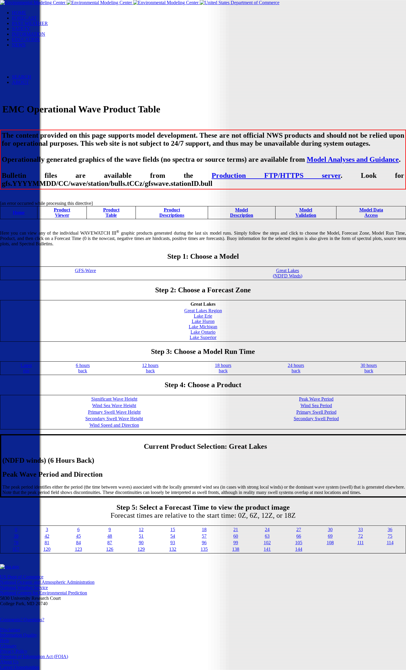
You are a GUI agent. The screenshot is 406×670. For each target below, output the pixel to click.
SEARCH (21, 76)
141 (267, 549)
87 (109, 542)
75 (390, 536)
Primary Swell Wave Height (114, 412)
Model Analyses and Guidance (353, 159)
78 (16, 542)
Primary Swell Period (316, 412)
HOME (19, 12)
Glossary (8, 645)
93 (172, 542)
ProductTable (111, 212)
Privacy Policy (13, 651)
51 (141, 536)
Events (30, 55)
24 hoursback (296, 368)
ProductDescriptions (171, 212)
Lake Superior (203, 337)
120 (47, 549)
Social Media (36, 60)
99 (235, 542)
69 (330, 536)
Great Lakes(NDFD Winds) (287, 273)
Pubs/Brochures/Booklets (47, 66)
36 (390, 529)
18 (204, 529)
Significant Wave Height (114, 398)
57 (204, 536)
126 (109, 549)
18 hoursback (223, 368)
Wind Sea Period (316, 405)
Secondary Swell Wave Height (114, 418)
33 (360, 529)
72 (360, 536)
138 (235, 549)
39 (16, 536)
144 (298, 549)
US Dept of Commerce (21, 576)
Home (19, 212)
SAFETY (21, 28)
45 (78, 536)
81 (47, 542)
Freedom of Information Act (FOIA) (34, 656)
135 (204, 549)
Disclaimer (10, 629)
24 (267, 529)
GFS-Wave (85, 270)
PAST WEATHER (30, 23)
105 (298, 542)
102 (267, 542)
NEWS (19, 44)
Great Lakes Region (203, 310)
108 (330, 542)
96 (204, 542)
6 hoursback (83, 368)
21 (235, 529)
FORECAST (24, 18)
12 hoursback (150, 368)
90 (141, 542)
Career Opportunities (19, 667)
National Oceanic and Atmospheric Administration (47, 582)
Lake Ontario (203, 332)
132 (172, 549)
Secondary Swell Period (316, 418)
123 (78, 549)
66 (298, 536)
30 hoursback (369, 368)
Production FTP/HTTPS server (276, 175)
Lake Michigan (203, 326)
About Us (9, 661)
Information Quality (18, 635)
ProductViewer (62, 212)
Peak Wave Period (316, 398)
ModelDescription (241, 212)
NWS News (35, 50)
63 (267, 536)
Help (4, 640)
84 (78, 542)
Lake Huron (203, 321)
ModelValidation (305, 212)
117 (15, 549)
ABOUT (20, 82)
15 (172, 529)
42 (47, 536)
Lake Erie (203, 315)
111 (360, 542)
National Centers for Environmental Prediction (43, 592)
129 (141, 549)
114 (390, 542)
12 (141, 529)
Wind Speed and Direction (114, 425)
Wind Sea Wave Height (114, 405)
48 (109, 536)
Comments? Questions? (22, 619)
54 (172, 536)
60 (235, 536)
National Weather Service (24, 587)
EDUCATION (26, 39)
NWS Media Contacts (44, 71)
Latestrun (26, 368)
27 (298, 529)
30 (330, 529)
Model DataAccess (371, 212)
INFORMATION (28, 34)
